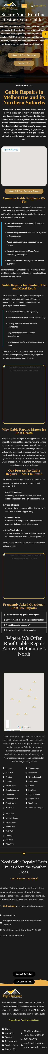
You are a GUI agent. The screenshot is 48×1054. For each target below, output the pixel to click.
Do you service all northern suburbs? (21, 630)
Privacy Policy (14, 1020)
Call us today (9, 906)
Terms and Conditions (30, 1020)
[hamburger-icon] (24, 6)
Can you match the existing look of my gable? (25, 620)
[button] (24, 614)
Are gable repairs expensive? (18, 625)
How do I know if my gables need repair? (22, 615)
